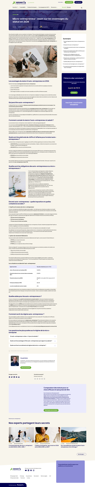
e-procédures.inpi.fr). (16, 324)
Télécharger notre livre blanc (51, 410)
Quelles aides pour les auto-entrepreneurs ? (73, 61)
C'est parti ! (74, 92)
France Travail (33, 306)
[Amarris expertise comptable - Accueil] (19, 2)
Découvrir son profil (26, 367)
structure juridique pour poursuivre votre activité (46, 326)
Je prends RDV (69, 2)
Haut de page (81, 454)
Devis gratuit (78, 2)
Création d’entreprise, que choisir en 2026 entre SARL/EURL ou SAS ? (47, 446)
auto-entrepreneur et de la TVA (21, 162)
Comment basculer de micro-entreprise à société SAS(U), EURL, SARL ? (20, 446)
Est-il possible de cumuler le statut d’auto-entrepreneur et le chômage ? (73, 446)
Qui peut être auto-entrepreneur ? (71, 44)
